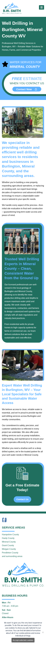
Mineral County (9, 542)
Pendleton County (10, 553)
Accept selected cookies (23, 640)
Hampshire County (10, 534)
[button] (41, 7)
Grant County (8, 545)
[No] (43, 632)
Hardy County (8, 538)
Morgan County (9, 549)
